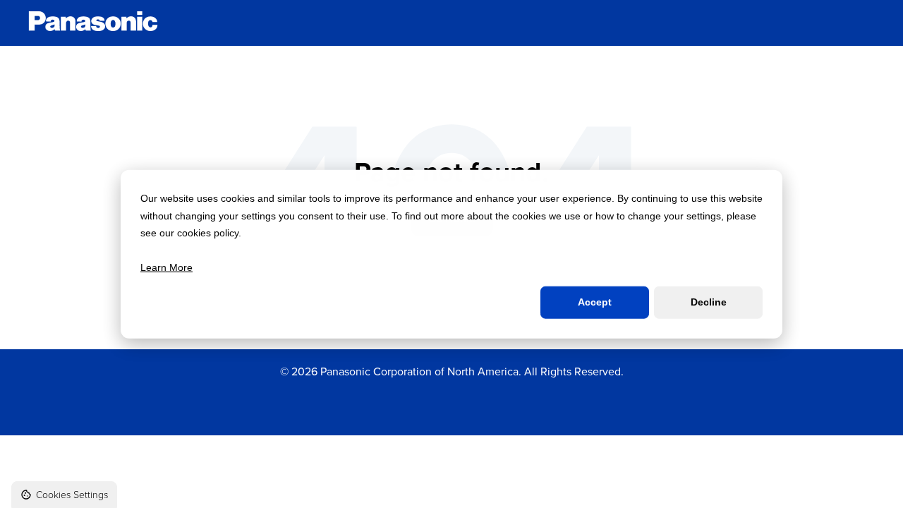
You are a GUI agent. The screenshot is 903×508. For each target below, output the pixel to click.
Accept (595, 302)
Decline (709, 302)
